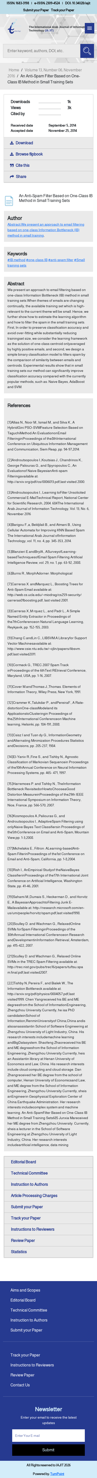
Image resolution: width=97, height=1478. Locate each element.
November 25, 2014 (62, 131)
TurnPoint (57, 1474)
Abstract (15, 283)
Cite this (23, 165)
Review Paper (23, 1240)
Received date (22, 125)
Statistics (19, 1252)
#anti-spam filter (60, 260)
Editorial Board (23, 1162)
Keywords (17, 253)
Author (14, 218)
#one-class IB (37, 260)
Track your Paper (62, 10)
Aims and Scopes (25, 1290)
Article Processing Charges (34, 1195)
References (18, 405)
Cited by (18, 114)
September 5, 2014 (62, 125)
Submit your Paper (36, 10)
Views (16, 108)
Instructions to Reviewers (32, 1229)
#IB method (16, 260)
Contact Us (20, 1385)
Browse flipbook (29, 154)
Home (14, 70)
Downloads (20, 102)
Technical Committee (29, 1173)
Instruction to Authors (29, 1184)
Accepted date (22, 131)
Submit (48, 1450)
